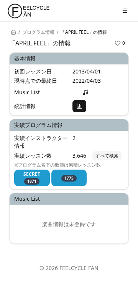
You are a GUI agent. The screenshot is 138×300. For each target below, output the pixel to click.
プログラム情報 (38, 32)
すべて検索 (106, 155)
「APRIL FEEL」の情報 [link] (84, 32)
